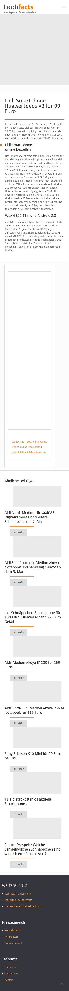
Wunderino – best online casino (29, 441)
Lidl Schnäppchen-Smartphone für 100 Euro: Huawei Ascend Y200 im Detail (33, 617)
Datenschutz (11, 967)
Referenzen (11, 936)
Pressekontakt (13, 930)
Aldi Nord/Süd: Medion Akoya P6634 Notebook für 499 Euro (34, 710)
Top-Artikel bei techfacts (18, 900)
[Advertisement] (34, 50)
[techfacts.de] (18, 8)
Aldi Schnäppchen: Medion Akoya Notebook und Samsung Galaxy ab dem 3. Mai (33, 567)
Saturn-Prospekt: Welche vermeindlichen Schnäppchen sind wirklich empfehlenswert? (33, 849)
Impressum (11, 973)
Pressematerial (13, 943)
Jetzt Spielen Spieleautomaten (29, 452)
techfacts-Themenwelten (18, 893)
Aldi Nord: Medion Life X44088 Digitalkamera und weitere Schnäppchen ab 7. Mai (29, 517)
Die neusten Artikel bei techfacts (23, 906)
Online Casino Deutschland (27, 447)
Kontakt (9, 979)
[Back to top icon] (61, 983)
